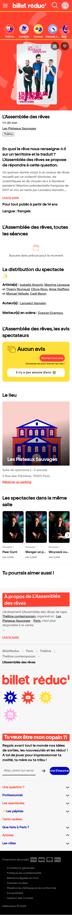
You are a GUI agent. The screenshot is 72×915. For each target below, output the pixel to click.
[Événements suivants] (68, 535)
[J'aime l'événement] (65, 46)
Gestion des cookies (20, 898)
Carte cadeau (12, 819)
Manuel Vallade (17, 294)
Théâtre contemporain (18, 616)
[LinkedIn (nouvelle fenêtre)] (10, 715)
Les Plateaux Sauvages (19, 128)
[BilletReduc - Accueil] (29, 5)
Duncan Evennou (50, 313)
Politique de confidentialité (24, 873)
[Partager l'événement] (55, 46)
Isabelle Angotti (31, 285)
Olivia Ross (39, 289)
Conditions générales (21, 868)
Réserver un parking (16, 482)
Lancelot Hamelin (33, 303)
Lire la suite (10, 198)
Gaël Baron (38, 294)
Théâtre (45, 651)
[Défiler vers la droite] (69, 31)
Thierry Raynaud (18, 289)
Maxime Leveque (57, 285)
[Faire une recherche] (54, 5)
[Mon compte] (65, 5)
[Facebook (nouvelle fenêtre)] (10, 698)
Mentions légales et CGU (23, 878)
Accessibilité (15, 893)
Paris (37, 621)
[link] (9, 31)
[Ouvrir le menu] (6, 5)
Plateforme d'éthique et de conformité (31, 888)
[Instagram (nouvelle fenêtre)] (46, 698)
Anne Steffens (59, 289)
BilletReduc (10, 651)
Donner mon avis (52, 358)
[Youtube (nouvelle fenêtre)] (28, 698)
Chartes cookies (17, 883)
